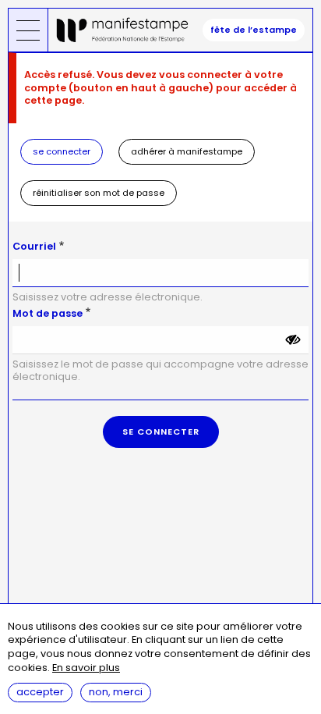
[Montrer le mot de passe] (293, 340)
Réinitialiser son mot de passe (98, 192)
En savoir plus (86, 668)
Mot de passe (47, 313)
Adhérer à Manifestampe (186, 151)
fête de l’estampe (253, 29)
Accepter (40, 691)
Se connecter (61, 151)
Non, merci (116, 691)
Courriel (34, 246)
